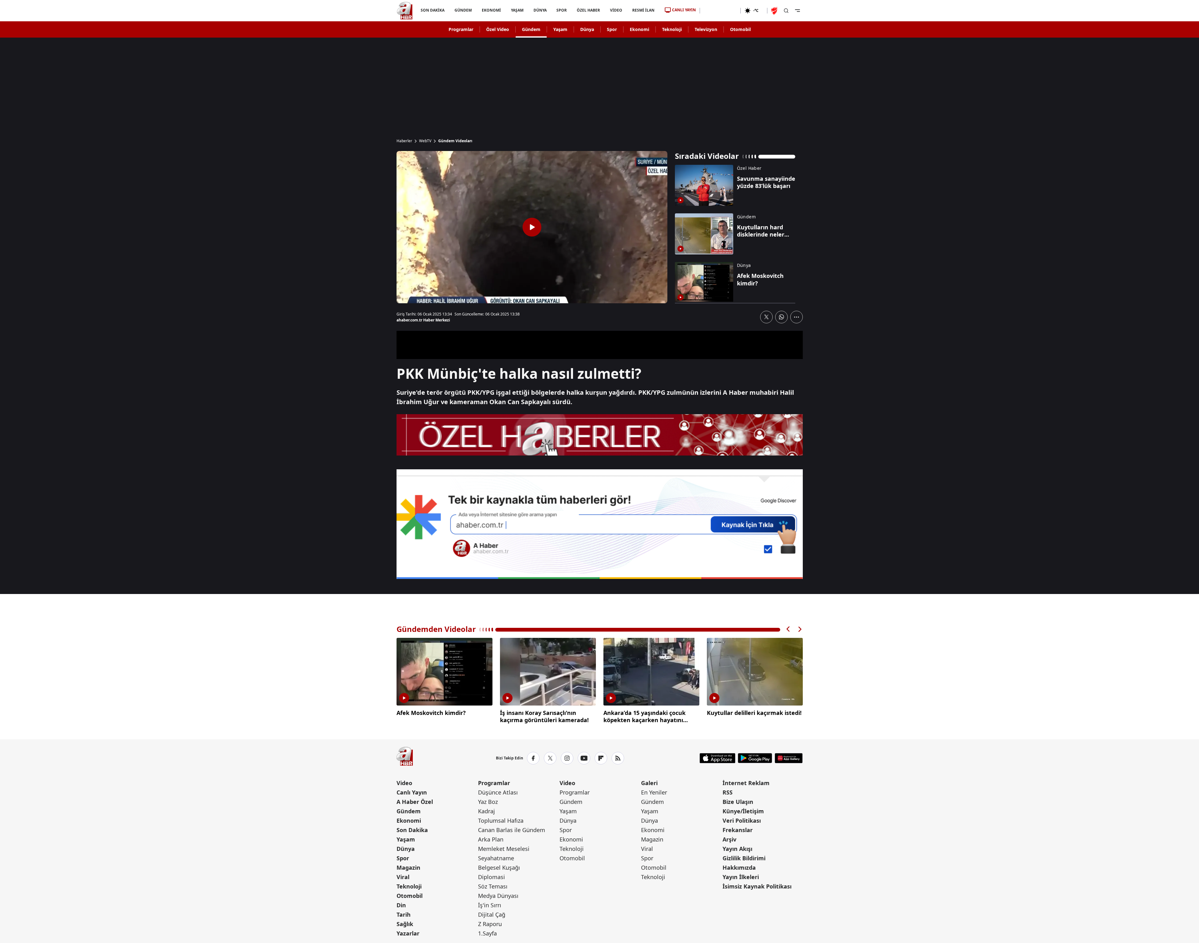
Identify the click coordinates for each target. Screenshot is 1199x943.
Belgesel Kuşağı (499, 867)
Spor (612, 29)
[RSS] (618, 758)
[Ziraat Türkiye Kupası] (775, 11)
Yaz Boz (488, 801)
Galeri (649, 783)
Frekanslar (738, 830)
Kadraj (486, 811)
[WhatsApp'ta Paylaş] (781, 317)
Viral (403, 877)
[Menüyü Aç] (797, 10)
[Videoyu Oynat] (532, 227)
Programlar (461, 29)
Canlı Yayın (412, 792)
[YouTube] (584, 758)
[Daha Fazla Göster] (796, 317)
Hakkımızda (739, 867)
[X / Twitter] (550, 758)
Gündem (531, 29)
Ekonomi (639, 29)
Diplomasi (491, 877)
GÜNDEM (462, 10)
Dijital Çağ (491, 914)
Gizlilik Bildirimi (744, 858)
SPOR (561, 10)
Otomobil (740, 29)
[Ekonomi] (720, 11)
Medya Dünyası (498, 895)
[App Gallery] (788, 758)
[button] (788, 629)
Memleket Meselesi (503, 848)
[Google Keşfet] (600, 524)
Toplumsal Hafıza (500, 820)
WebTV (425, 140)
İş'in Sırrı (489, 905)
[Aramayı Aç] (786, 10)
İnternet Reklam (746, 783)
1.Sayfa (487, 933)
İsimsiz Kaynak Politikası (757, 886)
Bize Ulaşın (738, 801)
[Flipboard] (601, 758)
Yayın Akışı (737, 848)
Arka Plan (490, 839)
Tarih (404, 914)
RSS (728, 792)
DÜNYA (539, 10)
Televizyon (706, 29)
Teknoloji (672, 29)
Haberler (404, 140)
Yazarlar (408, 933)
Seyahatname (496, 858)
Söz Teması (492, 886)
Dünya (587, 29)
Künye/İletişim (743, 811)
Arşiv (729, 839)
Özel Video (497, 29)
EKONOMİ (491, 10)
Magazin (408, 867)
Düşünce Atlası (498, 792)
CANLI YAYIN (684, 10)
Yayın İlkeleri (741, 877)
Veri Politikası (742, 820)
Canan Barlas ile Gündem (511, 830)
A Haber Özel (415, 801)
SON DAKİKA (432, 10)
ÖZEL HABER (588, 10)
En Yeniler (654, 792)
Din (401, 905)
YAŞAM (517, 10)
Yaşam (560, 29)
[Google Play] (755, 758)
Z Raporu (490, 924)
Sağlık (405, 924)
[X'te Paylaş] (766, 317)
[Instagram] (567, 758)
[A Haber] (405, 10)
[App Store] (717, 758)
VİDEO (616, 10)
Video (404, 783)
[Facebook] (533, 758)
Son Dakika (412, 830)
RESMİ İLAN (643, 10)
